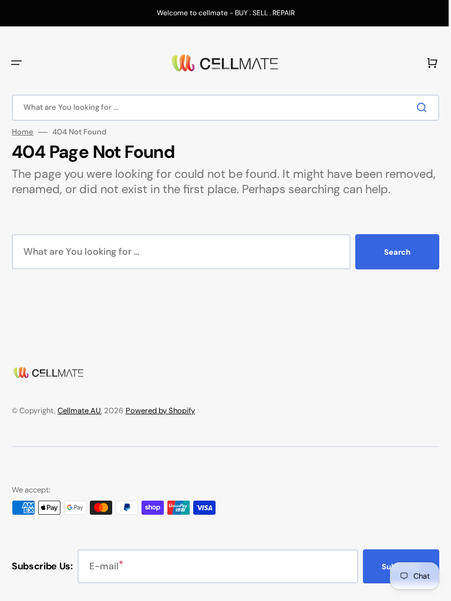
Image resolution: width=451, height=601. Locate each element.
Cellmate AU (79, 411)
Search (388, 267)
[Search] (415, 107)
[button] (16, 63)
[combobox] (221, 107)
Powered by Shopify (160, 411)
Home (22, 132)
